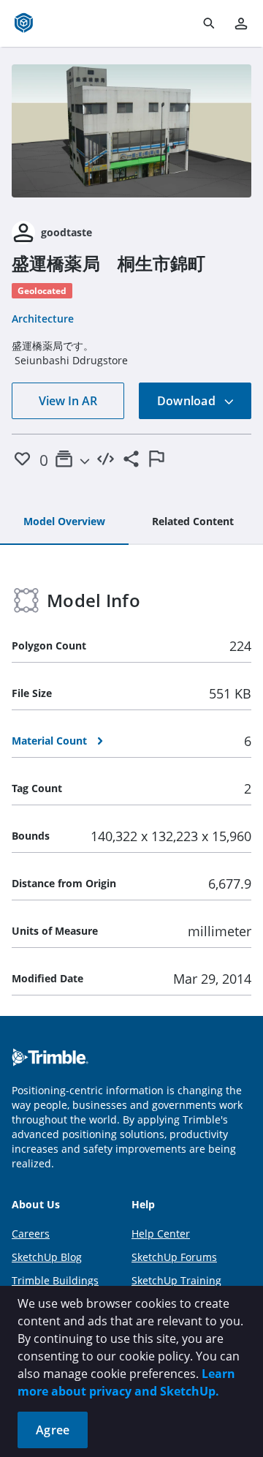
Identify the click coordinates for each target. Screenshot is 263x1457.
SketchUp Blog (47, 1257)
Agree (52, 1430)
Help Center (161, 1233)
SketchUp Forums (174, 1257)
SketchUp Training (176, 1280)
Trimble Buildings (55, 1280)
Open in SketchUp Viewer (131, 131)
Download (187, 401)
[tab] (64, 522)
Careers (31, 1233)
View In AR (68, 401)
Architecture (43, 318)
